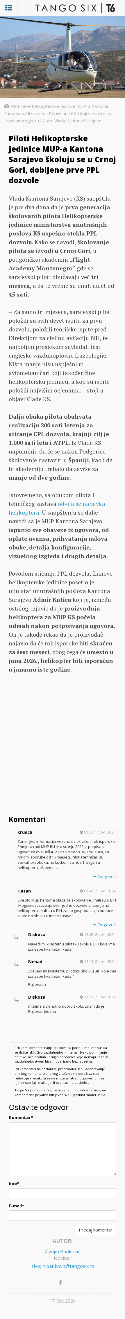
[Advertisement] (62, 745)
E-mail (16, 1206)
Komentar (21, 1117)
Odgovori (106, 876)
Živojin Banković (62, 1251)
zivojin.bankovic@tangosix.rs (62, 1266)
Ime (14, 1183)
